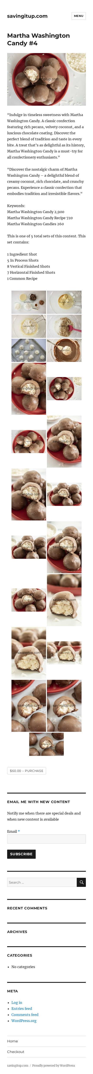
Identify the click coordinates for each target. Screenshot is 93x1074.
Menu (78, 16)
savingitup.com (27, 16)
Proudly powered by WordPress (53, 1066)
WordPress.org (24, 1021)
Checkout (15, 1052)
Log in (16, 1002)
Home (12, 1041)
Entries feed (21, 1008)
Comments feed (24, 1014)
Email (13, 831)
